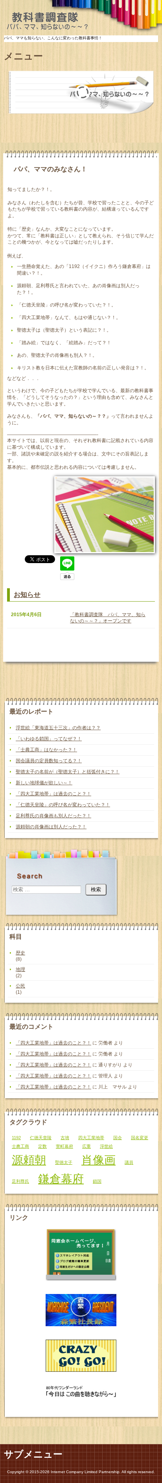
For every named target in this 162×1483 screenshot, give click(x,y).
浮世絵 (106, 1146)
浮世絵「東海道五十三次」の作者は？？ (58, 727)
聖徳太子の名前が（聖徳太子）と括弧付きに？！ (68, 772)
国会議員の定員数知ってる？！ (49, 761)
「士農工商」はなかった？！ (46, 750)
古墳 (65, 1137)
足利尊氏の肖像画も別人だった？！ (53, 816)
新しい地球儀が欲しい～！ (44, 783)
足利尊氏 (20, 1181)
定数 (42, 1146)
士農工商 (20, 1146)
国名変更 (139, 1137)
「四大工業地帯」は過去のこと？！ (53, 794)
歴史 (20, 953)
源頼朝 (29, 1159)
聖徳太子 (63, 1162)
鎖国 (97, 1181)
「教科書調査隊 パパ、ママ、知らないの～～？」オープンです (107, 618)
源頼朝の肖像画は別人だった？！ (51, 827)
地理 (20, 969)
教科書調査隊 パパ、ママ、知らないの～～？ (46, 21)
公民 (20, 986)
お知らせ (27, 594)
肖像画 (98, 1159)
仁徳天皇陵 (41, 1137)
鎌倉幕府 (61, 1178)
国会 (117, 1137)
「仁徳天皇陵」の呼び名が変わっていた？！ (63, 805)
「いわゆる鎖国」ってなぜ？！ (49, 739)
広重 (86, 1146)
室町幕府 (64, 1146)
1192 (16, 1137)
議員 (129, 1162)
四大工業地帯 (91, 1137)
